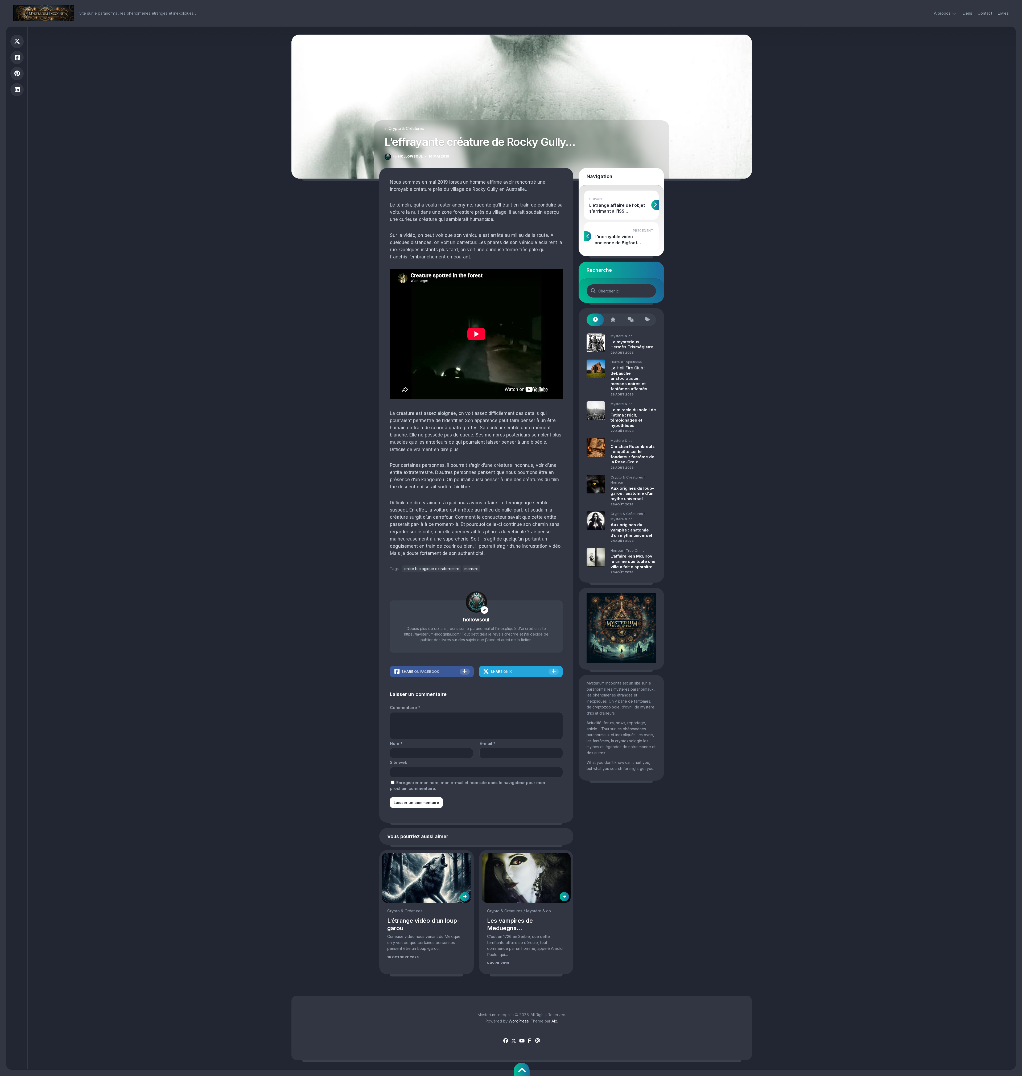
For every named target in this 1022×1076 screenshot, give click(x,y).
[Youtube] (521, 1040)
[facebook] (505, 1040)
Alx (554, 1021)
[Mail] (537, 1040)
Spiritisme (634, 362)
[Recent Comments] (630, 320)
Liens (967, 13)
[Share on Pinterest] (17, 73)
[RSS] (529, 1040)
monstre (471, 568)
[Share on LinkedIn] (17, 90)
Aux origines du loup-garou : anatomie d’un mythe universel (632, 493)
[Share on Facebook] (17, 57)
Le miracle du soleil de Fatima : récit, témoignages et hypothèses (633, 417)
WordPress (519, 1021)
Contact (985, 13)
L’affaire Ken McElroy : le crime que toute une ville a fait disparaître (633, 561)
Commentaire (405, 707)
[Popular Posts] (612, 320)
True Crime (635, 550)
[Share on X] (17, 41)
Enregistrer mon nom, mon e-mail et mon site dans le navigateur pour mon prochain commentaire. (467, 785)
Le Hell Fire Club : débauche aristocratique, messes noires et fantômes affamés (629, 378)
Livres (1003, 13)
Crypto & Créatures (406, 128)
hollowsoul (408, 156)
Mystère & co (538, 910)
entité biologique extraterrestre (431, 568)
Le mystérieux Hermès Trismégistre (632, 344)
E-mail (487, 743)
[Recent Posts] (595, 320)
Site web (398, 762)
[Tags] (647, 320)
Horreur (617, 362)
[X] (513, 1040)
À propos (942, 13)
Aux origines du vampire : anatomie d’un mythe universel (631, 530)
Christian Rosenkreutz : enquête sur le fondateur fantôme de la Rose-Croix (633, 454)
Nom (396, 743)
